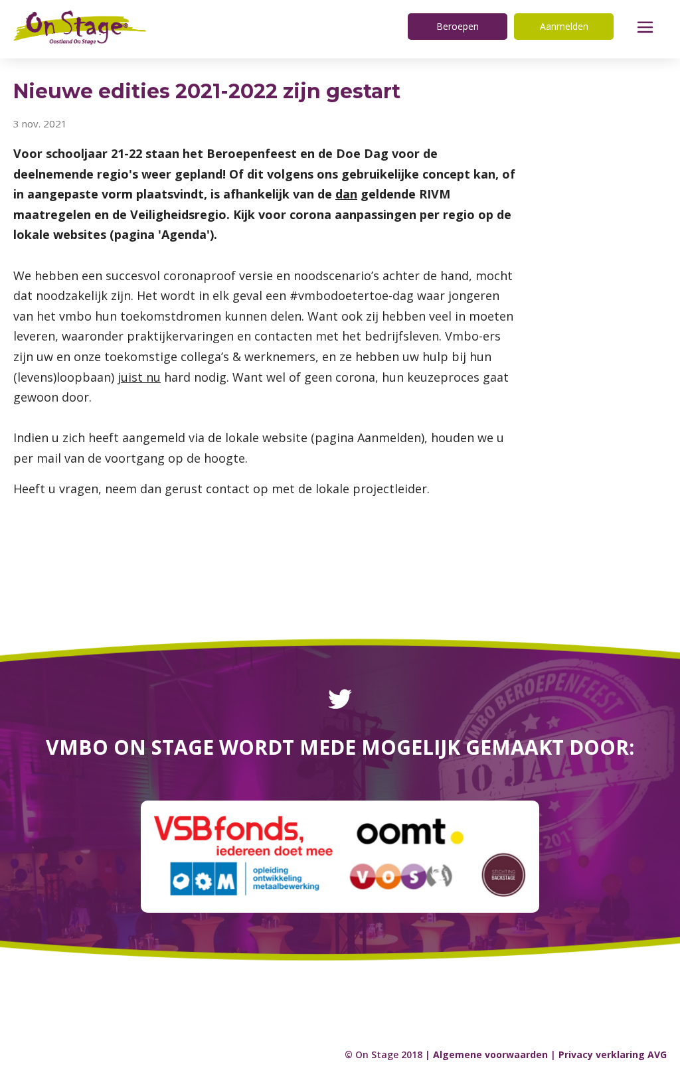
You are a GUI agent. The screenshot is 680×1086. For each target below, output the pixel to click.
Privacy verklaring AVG (612, 1054)
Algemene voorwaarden (490, 1054)
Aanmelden (564, 26)
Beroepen (457, 26)
